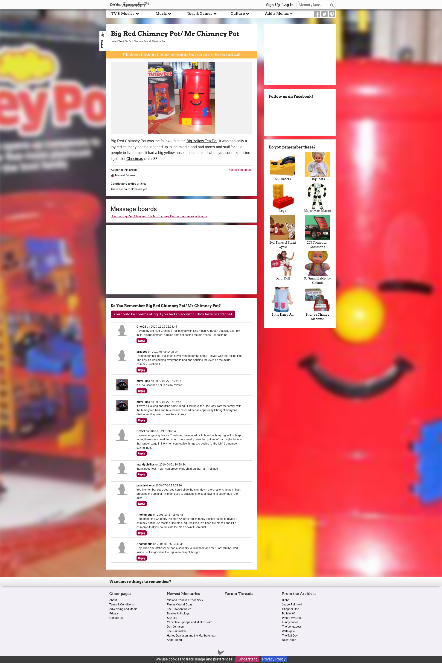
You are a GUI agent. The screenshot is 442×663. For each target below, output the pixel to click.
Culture (238, 13)
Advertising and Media (123, 609)
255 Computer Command (317, 245)
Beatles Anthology (178, 613)
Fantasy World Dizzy (179, 604)
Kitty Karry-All (283, 314)
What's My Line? (292, 617)
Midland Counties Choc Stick (185, 600)
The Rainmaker (176, 631)
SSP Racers (283, 179)
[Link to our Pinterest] (332, 14)
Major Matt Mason (317, 210)
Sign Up (273, 5)
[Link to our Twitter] (324, 14)
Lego (282, 210)
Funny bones (290, 622)
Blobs (285, 600)
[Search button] (332, 4)
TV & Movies (123, 13)
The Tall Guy (290, 635)
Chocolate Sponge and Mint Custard (189, 622)
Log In (288, 5)
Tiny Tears (317, 179)
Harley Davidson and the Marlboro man (191, 635)
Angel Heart (174, 640)
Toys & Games (200, 13)
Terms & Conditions (121, 604)
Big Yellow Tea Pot (201, 141)
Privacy (114, 613)
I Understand (247, 659)
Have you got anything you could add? (214, 54)
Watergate (288, 631)
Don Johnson (175, 626)
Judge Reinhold (292, 604)
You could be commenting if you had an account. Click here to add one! (172, 314)
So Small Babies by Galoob (317, 281)
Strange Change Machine (317, 317)
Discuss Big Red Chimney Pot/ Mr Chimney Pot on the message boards (159, 216)
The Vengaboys (292, 626)
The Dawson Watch (179, 609)
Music (161, 13)
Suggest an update (240, 170)
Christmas (134, 159)
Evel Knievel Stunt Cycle (282, 245)
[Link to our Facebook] (317, 14)
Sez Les (172, 617)
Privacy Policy (273, 659)
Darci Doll (283, 278)
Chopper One (290, 609)
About (113, 600)
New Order (289, 640)
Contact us (116, 617)
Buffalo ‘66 (288, 613)
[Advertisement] (53, 104)
